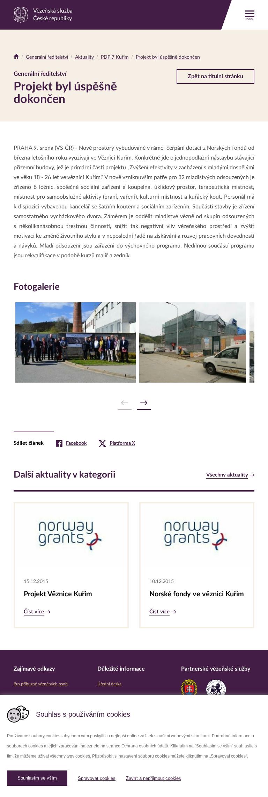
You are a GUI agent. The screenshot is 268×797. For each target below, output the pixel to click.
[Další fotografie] (144, 403)
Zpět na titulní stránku (215, 76)
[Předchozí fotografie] (125, 403)
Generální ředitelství (46, 57)
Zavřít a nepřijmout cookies (153, 778)
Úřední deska (109, 684)
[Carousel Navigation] (134, 403)
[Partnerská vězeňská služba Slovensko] (189, 689)
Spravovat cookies (97, 778)
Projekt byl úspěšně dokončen (167, 57)
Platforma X (122, 443)
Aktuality (84, 57)
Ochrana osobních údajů (144, 746)
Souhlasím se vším (37, 778)
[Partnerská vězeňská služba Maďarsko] (216, 689)
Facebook (76, 443)
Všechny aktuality (227, 475)
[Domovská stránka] (16, 57)
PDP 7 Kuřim (114, 57)
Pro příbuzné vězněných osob (41, 684)
